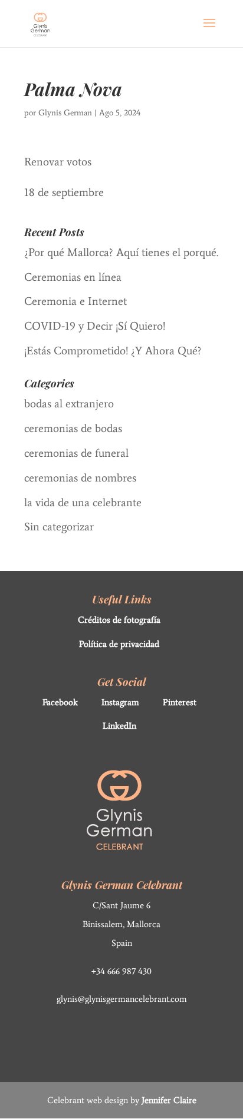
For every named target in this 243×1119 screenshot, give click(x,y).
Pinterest (179, 702)
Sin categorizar (59, 526)
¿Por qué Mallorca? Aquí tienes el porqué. (121, 252)
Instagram (120, 702)
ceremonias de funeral (76, 453)
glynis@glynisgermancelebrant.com (122, 999)
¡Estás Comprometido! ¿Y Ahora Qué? (113, 350)
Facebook (60, 702)
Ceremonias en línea (72, 277)
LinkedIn (119, 725)
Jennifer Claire (169, 1100)
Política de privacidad (119, 644)
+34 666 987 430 (121, 971)
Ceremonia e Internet (75, 301)
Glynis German (65, 113)
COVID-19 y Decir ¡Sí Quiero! (94, 326)
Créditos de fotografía (119, 620)
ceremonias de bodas (73, 428)
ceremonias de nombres (80, 477)
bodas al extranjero (69, 403)
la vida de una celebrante (83, 502)
